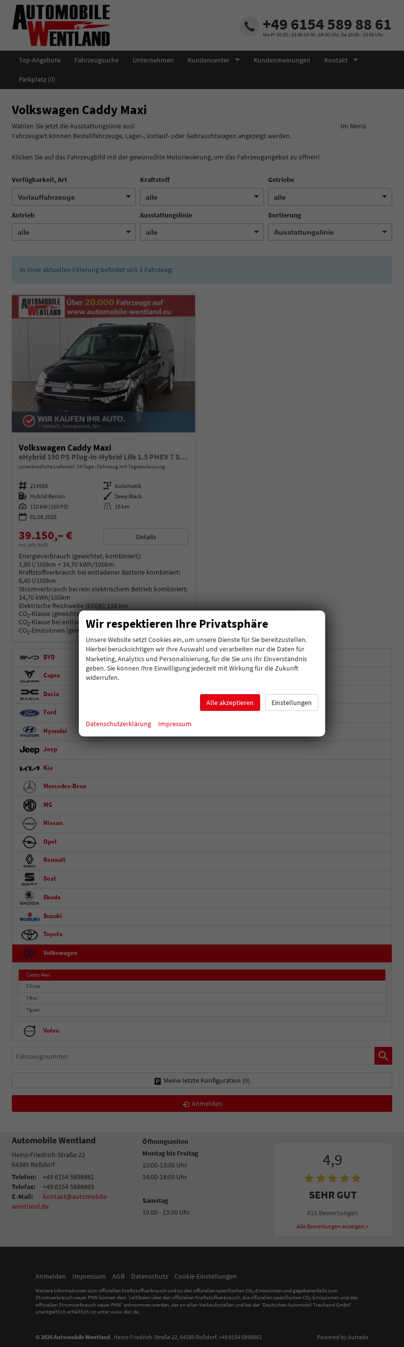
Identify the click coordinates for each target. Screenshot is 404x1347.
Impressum (175, 723)
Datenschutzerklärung (118, 723)
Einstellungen (291, 702)
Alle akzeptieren (230, 702)
